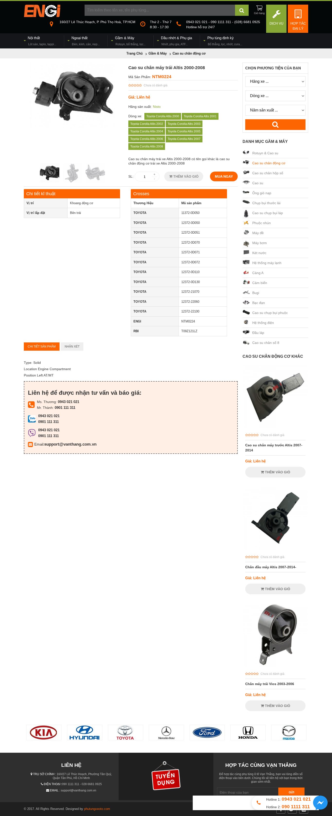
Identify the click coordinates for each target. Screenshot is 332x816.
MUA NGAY (224, 176)
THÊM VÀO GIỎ (185, 176)
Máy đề (258, 233)
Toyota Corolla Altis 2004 (146, 131)
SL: (130, 176)
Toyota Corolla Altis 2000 (162, 116)
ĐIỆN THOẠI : (53, 784)
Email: (39, 444)
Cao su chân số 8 (265, 343)
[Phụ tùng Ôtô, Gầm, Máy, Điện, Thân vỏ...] (42, 16)
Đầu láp (258, 333)
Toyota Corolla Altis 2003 (184, 124)
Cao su (257, 183)
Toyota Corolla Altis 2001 (200, 116)
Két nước (259, 253)
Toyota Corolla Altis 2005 (184, 131)
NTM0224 (161, 76)
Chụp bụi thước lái (266, 203)
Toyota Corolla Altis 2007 (184, 139)
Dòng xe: (135, 116)
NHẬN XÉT (72, 346)
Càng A (257, 273)
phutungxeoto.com (97, 809)
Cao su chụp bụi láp (267, 213)
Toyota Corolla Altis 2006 (146, 139)
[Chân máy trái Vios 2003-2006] (275, 666)
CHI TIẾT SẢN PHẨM (42, 346)
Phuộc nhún (261, 223)
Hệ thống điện (263, 323)
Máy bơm (259, 243)
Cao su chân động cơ (268, 163)
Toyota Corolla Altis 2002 (146, 124)
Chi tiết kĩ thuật (40, 193)
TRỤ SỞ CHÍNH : (44, 774)
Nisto (157, 107)
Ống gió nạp (261, 193)
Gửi (291, 792)
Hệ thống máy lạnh (266, 263)
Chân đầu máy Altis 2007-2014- (270, 567)
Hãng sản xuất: (140, 107)
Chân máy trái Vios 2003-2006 (269, 684)
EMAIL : (55, 790)
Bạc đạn (258, 303)
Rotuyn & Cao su (265, 153)
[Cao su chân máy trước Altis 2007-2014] (275, 427)
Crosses (141, 193)
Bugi (255, 293)
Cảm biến (259, 283)
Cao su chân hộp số (267, 173)
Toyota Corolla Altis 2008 (146, 146)
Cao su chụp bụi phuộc (270, 313)
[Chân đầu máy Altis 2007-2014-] (275, 549)
